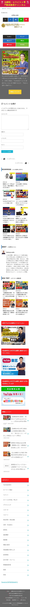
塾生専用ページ (15, 599)
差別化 (5, 529)
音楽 (4, 574)
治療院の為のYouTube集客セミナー (18, 591)
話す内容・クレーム (9, 559)
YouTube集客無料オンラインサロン (12, 597)
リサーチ (5, 510)
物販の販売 (6, 544)
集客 (4, 569)
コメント (4, 114)
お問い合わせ (23, 599)
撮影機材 (5, 534)
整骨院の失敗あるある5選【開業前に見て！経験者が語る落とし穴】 (18, 445)
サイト (3, 144)
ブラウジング (7, 504)
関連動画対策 (7, 564)
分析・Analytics (7, 524)
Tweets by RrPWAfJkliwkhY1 (9, 582)
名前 (3, 131)
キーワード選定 (7, 490)
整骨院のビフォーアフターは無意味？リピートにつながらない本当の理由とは (15, 468)
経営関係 (5, 554)
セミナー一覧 (23, 597)
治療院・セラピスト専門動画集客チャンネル (15, 3)
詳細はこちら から (15, 91)
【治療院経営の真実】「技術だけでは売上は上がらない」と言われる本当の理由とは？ (14, 420)
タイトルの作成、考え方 (10, 499)
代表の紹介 (8, 599)
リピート (5, 515)
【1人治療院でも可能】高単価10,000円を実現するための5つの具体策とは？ (15, 456)
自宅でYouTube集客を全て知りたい (16, 593)
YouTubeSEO (7, 485)
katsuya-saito (10, 252)
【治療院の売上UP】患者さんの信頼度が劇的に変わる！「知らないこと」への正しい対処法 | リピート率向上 (15, 433)
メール (3, 138)
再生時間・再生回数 (9, 519)
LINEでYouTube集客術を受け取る (15, 595)
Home (8, 591)
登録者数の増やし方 (9, 549)
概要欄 (5, 539)
